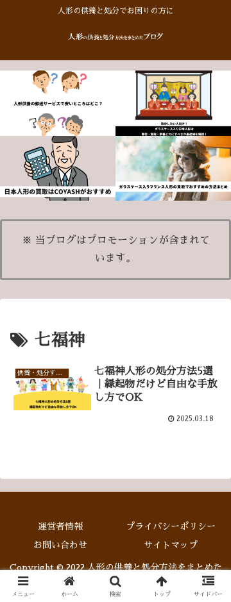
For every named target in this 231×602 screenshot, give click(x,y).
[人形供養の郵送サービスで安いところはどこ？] (58, 103)
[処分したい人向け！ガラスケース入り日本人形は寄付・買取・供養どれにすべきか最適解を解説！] (173, 103)
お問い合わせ (60, 544)
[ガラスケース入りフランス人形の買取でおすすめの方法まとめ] (173, 168)
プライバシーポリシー (171, 526)
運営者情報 (60, 526)
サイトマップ (171, 544)
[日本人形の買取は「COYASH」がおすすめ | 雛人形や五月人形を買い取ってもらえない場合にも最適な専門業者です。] (58, 168)
